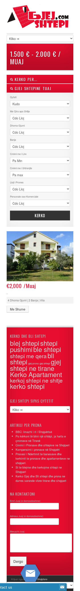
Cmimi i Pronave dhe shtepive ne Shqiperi (43, 445)
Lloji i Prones (17, 182)
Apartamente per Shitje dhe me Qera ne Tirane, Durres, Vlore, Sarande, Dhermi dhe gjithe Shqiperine (40, 22)
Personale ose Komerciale (24, 196)
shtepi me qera (28, 356)
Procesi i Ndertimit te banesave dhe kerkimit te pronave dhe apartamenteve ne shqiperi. (43, 458)
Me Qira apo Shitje (20, 111)
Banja (13, 139)
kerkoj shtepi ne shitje (36, 380)
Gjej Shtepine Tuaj (32, 88)
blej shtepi (24, 343)
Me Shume (17, 309)
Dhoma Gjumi (17, 125)
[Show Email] (62, 587)
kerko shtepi (27, 386)
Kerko (40, 215)
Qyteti (13, 97)
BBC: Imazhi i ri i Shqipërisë (34, 432)
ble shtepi (47, 349)
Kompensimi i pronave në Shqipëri (38, 449)
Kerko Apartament (36, 374)
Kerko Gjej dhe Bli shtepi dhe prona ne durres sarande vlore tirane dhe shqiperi (41, 478)
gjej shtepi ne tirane (35, 365)
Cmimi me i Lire (18, 154)
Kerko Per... (25, 79)
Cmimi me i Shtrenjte (21, 168)
